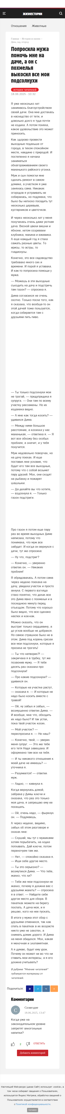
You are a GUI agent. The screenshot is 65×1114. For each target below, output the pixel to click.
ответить (39, 1043)
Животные (39, 26)
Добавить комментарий (32, 1053)
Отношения (19, 26)
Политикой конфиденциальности (33, 1104)
